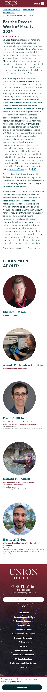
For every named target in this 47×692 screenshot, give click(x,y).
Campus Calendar (23, 621)
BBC (34, 169)
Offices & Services (23, 659)
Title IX (23, 667)
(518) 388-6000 (23, 590)
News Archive (28, 9)
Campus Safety (23, 625)
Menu (37, 3)
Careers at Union (23, 629)
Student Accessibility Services (23, 663)
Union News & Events (11, 9)
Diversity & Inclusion (23, 638)
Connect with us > (24, 600)
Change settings (17, 682)
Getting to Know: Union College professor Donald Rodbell (22, 185)
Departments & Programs (23, 634)
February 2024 (9, 12)
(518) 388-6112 (29, 593)
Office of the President (23, 654)
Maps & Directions (23, 650)
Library (23, 646)
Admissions (23, 612)
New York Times (16, 169)
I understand (22, 687)
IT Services (24, 642)
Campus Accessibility (23, 617)
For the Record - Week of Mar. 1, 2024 (18, 16)
